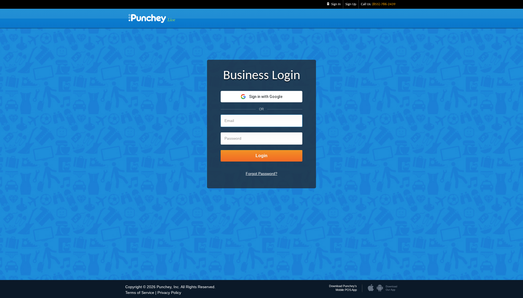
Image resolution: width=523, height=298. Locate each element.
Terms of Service (139, 292)
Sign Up (350, 4)
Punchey (151, 18)
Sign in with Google (265, 96)
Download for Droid (380, 286)
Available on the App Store (371, 286)
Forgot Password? (261, 173)
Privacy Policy (169, 292)
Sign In (336, 4)
